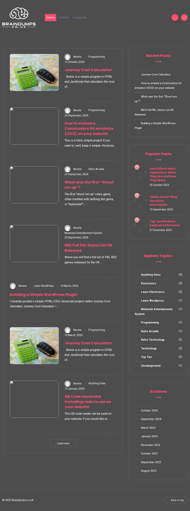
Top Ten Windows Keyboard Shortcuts (165, 223)
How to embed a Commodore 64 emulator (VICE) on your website (89, 128)
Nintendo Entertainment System (83, 232)
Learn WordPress (44, 285)
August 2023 (148, 470)
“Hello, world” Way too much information (163, 201)
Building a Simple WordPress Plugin (43, 294)
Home (51, 17)
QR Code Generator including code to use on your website (88, 401)
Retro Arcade (96, 169)
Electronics (148, 283)
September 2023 (151, 462)
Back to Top (177, 500)
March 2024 (148, 427)
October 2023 (149, 453)
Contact (63, 17)
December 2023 (150, 445)
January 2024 (149, 436)
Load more (63, 443)
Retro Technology (153, 339)
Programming (97, 56)
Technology (149, 348)
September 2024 (151, 419)
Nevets (77, 56)
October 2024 (149, 410)
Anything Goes (97, 383)
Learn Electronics (152, 292)
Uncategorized (150, 365)
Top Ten (146, 357)
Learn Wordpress (152, 300)
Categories (80, 17)
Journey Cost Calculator (88, 69)
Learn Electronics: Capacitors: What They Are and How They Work (163, 174)
